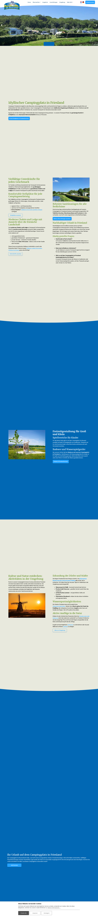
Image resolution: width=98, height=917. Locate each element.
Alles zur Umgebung (60, 630)
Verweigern (47, 913)
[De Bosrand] (12, 5)
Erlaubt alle (24, 913)
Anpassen (35, 913)
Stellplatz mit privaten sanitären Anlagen (31, 209)
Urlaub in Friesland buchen (61, 461)
